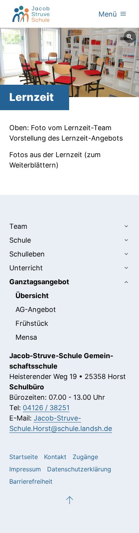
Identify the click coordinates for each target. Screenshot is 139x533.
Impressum (25, 469)
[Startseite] (30, 14)
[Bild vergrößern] (69, 62)
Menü (112, 14)
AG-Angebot (35, 309)
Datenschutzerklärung (79, 469)
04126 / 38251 (46, 408)
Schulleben (27, 254)
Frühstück (31, 323)
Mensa (26, 337)
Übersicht (32, 296)
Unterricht (26, 268)
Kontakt (55, 457)
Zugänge (85, 457)
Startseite (23, 457)
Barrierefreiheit (31, 481)
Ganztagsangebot (39, 282)
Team (18, 226)
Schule (20, 240)
